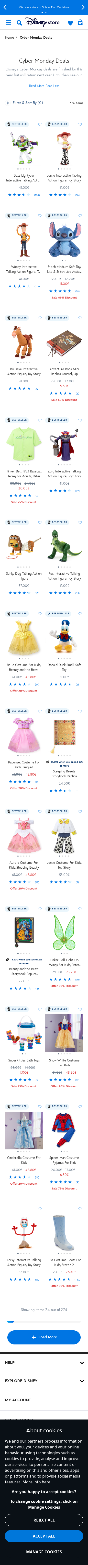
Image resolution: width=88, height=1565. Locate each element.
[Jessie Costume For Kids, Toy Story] (64, 837)
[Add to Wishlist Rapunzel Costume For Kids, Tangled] (40, 711)
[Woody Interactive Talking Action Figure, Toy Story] (24, 241)
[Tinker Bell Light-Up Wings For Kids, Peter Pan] (64, 934)
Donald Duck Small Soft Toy (64, 667)
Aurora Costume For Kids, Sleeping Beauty (24, 865)
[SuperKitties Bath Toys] (24, 1035)
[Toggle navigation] (8, 22)
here (46, 1482)
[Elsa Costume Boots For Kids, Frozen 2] (64, 1234)
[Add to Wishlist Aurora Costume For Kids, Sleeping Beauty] (40, 811)
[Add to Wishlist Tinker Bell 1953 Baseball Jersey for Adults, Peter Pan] (40, 420)
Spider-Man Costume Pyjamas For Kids (64, 1160)
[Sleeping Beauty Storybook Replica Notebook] (64, 737)
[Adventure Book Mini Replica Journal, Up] (64, 343)
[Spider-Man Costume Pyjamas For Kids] (64, 1132)
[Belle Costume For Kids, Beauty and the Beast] (24, 639)
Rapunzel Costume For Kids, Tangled (24, 764)
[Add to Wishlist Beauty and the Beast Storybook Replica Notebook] (40, 909)
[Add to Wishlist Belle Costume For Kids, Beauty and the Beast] (40, 614)
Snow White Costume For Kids (64, 1062)
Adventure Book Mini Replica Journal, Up (64, 371)
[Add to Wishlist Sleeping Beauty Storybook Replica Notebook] (80, 711)
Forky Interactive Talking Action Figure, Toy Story (24, 1262)
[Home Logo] (42, 22)
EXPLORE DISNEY (21, 1381)
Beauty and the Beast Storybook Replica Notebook (24, 971)
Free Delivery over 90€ (44, 7)
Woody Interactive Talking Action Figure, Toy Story (24, 269)
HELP (10, 1362)
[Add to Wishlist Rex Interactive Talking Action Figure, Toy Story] (80, 522)
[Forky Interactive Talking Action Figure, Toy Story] (24, 1234)
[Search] (19, 23)
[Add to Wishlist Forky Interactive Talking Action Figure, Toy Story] (40, 1209)
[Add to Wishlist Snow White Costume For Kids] (80, 1009)
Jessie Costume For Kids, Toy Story (64, 865)
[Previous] (5, 7)
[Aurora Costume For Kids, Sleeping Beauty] (24, 837)
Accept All (44, 1536)
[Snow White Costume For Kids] (64, 1035)
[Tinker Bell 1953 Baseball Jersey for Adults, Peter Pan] (24, 446)
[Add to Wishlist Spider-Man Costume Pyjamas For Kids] (80, 1107)
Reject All (44, 1520)
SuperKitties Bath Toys (24, 1060)
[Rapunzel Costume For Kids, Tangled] (24, 737)
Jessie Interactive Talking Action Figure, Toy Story (64, 177)
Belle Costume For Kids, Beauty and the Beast (24, 667)
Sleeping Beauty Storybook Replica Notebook (64, 774)
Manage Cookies (44, 1552)
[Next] (83, 7)
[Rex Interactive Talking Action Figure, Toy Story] (64, 548)
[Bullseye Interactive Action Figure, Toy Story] (24, 343)
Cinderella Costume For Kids (24, 1160)
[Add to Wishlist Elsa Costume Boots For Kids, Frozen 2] (80, 1209)
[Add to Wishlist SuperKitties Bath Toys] (40, 1009)
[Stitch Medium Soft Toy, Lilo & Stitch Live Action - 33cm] (64, 241)
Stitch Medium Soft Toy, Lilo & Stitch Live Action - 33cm (64, 269)
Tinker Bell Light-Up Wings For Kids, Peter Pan (64, 962)
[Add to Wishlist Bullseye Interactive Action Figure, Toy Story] (40, 318)
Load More (48, 1337)
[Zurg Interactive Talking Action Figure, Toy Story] (64, 446)
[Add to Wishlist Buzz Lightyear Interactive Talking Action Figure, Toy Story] (40, 124)
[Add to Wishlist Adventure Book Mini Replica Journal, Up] (80, 318)
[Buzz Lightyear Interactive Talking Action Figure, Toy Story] (24, 150)
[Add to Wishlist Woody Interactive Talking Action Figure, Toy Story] (40, 216)
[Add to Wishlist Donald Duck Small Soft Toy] (80, 614)
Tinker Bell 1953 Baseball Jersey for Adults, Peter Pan (24, 474)
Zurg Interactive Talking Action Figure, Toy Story (64, 473)
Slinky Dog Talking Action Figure (24, 576)
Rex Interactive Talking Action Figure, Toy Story (64, 576)
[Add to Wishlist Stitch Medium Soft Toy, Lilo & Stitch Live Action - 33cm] (80, 216)
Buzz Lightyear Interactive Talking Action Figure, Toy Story (24, 178)
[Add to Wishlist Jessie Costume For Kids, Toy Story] (80, 811)
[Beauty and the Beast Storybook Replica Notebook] (24, 934)
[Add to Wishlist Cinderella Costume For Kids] (40, 1107)
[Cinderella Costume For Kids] (24, 1132)
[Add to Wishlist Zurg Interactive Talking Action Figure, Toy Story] (80, 420)
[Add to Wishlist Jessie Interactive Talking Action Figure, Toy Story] (80, 124)
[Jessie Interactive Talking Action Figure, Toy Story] (64, 150)
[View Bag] (80, 23)
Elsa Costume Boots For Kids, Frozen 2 (64, 1262)
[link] (24, 195)
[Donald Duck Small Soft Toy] (64, 639)
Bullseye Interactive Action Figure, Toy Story (24, 371)
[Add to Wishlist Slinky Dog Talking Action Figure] (40, 522)
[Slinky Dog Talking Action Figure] (24, 548)
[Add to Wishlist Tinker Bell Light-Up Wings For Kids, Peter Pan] (80, 909)
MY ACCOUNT (18, 1400)
